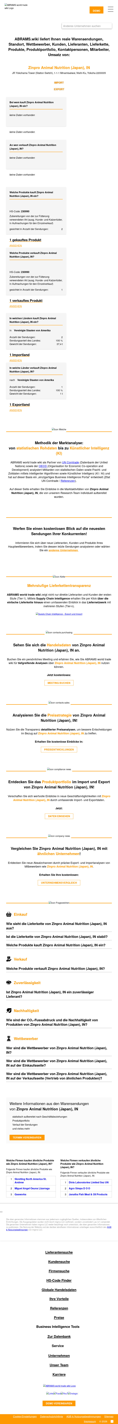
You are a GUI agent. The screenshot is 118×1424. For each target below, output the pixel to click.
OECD (43, 466)
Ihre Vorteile (59, 1298)
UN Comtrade (70, 462)
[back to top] (1, 1211)
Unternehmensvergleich (59, 882)
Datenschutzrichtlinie (51, 1416)
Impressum (90, 1421)
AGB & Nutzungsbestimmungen (83, 1416)
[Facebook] (53, 1393)
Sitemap (108, 1416)
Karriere (59, 1374)
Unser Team (59, 1364)
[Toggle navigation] (110, 9)
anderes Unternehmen (64, 550)
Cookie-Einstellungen (25, 1416)
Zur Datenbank (59, 1336)
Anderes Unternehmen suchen (82, 26)
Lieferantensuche (59, 1252)
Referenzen (68, 481)
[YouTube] (61, 1393)
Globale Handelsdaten (59, 1289)
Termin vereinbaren (27, 1137)
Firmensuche (59, 1270)
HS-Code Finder (59, 1280)
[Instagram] (70, 1393)
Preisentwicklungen (59, 749)
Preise (59, 1317)
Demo (96, 10)
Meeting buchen (59, 683)
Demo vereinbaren (59, 1403)
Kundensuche (59, 1261)
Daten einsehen (59, 816)
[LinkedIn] (46, 1393)
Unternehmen (59, 1355)
